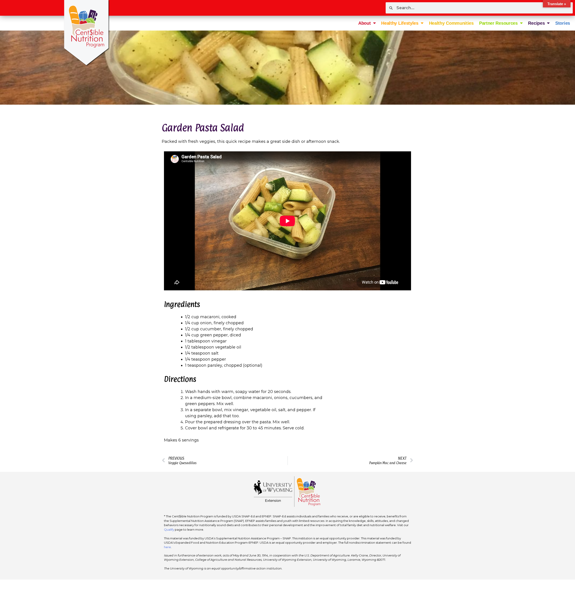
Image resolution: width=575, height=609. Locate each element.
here (167, 547)
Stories (562, 23)
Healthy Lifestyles (399, 23)
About (364, 23)
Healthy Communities (451, 23)
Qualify (169, 529)
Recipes (536, 23)
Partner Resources (498, 23)
